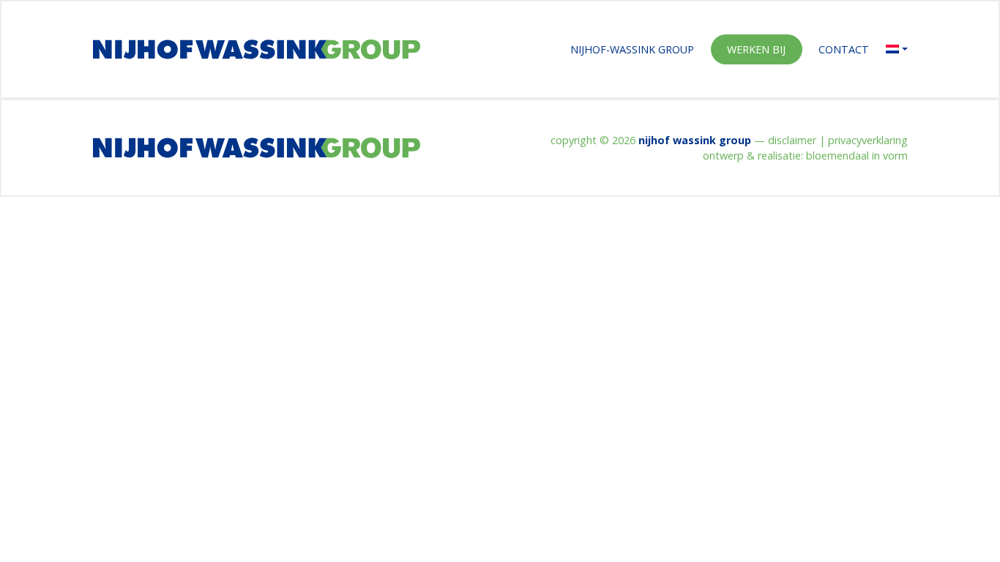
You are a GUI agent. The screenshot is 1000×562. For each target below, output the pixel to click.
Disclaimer (792, 140)
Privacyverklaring (868, 140)
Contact (843, 49)
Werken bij (756, 49)
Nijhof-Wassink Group (632, 49)
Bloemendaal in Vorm (857, 155)
